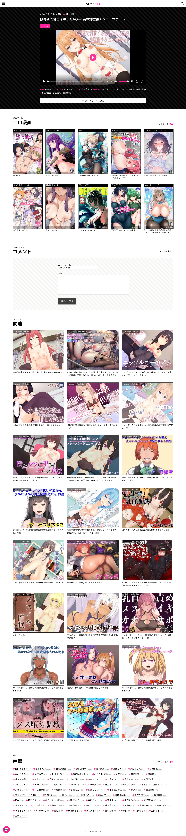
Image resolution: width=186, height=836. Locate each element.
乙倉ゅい (113, 779)
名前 (93, 264)
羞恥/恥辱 (46, 93)
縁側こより (76, 800)
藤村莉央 (40, 774)
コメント (93, 273)
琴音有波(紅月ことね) (27, 795)
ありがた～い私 (55, 800)
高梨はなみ (22, 784)
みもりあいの (102, 774)
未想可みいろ (152, 800)
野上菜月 (111, 784)
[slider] (75, 81)
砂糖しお (77, 789)
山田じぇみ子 (60, 774)
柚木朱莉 (50, 795)
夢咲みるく (93, 810)
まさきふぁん (23, 810)
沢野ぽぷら (41, 784)
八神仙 (126, 810)
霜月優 (59, 810)
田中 (19, 800)
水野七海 (146, 805)
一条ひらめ (86, 795)
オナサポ (110, 89)
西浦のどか (164, 805)
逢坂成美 (119, 768)
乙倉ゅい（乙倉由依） (154, 784)
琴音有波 (60, 789)
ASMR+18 (96, 831)
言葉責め (57, 93)
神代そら (68, 795)
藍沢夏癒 (152, 789)
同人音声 (87, 89)
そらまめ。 (131, 779)
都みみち (104, 795)
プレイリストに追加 (94, 100)
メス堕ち (130, 89)
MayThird (68, 89)
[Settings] (132, 81)
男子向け (70, 13)
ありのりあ (93, 805)
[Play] (44, 81)
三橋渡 (95, 784)
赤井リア (21, 816)
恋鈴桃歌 (137, 774)
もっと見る (163, 123)
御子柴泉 (102, 768)
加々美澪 (111, 810)
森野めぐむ (57, 805)
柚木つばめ (63, 768)
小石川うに (131, 800)
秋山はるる (22, 774)
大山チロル (137, 768)
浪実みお (21, 805)
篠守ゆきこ (78, 784)
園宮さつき (141, 795)
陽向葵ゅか (23, 768)
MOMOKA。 (152, 779)
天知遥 (121, 774)
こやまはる (76, 779)
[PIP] (137, 81)
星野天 (129, 805)
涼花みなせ (84, 768)
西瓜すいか (57, 779)
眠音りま (34, 800)
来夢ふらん (22, 789)
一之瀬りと (41, 789)
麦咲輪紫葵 (122, 795)
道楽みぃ (49, 89)
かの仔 (136, 789)
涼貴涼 (153, 774)
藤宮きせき (112, 805)
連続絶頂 (67, 93)
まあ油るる (75, 810)
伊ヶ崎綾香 (22, 779)
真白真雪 (160, 795)
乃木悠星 (75, 805)
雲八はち (60, 784)
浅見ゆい (113, 800)
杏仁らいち (95, 800)
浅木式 (39, 779)
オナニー (120, 89)
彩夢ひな (141, 810)
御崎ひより (129, 784)
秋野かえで (43, 768)
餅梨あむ (156, 768)
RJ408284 (45, 26)
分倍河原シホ (81, 774)
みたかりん (43, 810)
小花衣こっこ (117, 789)
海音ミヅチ (95, 779)
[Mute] (115, 81)
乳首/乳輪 (141, 89)
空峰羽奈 (157, 810)
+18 (93, 3)
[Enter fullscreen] (142, 81)
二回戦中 (38, 805)
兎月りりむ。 (96, 789)
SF (103, 89)
